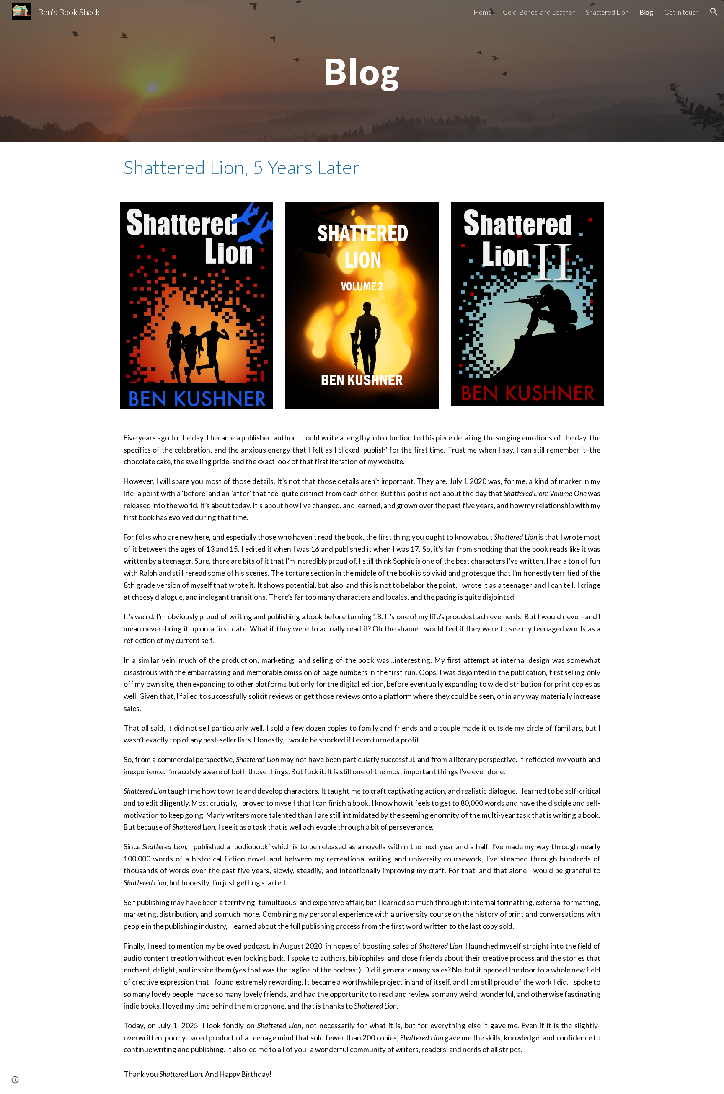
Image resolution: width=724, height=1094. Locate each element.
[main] (362, 71)
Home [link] (482, 12)
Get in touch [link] (681, 12)
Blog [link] (646, 12)
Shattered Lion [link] (607, 12)
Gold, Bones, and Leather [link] (539, 12)
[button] (714, 12)
